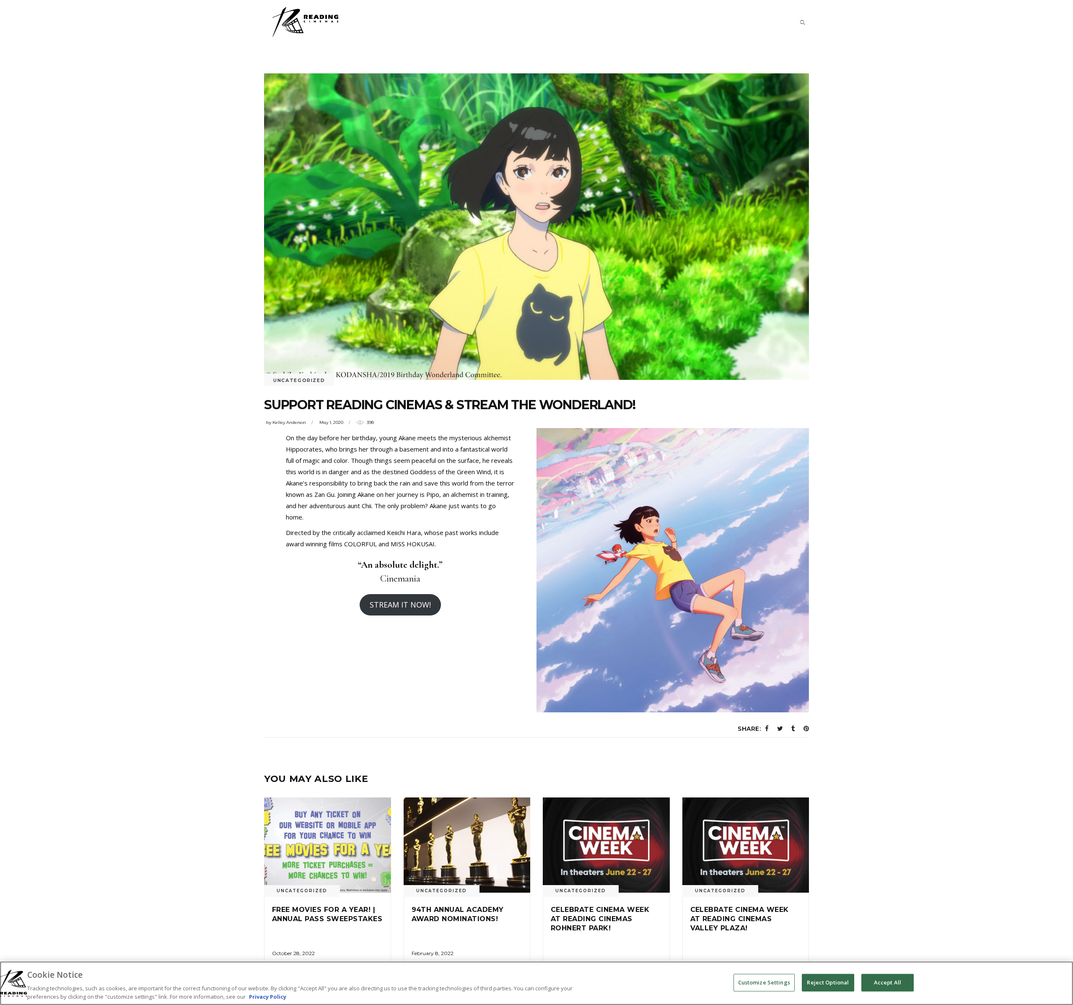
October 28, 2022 (293, 953)
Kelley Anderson (289, 422)
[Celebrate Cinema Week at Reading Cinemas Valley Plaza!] (745, 845)
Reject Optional (828, 982)
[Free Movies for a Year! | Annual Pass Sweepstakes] (327, 845)
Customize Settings (764, 982)
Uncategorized (299, 380)
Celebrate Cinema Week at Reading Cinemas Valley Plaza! (739, 919)
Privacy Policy (267, 996)
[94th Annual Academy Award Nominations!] (467, 845)
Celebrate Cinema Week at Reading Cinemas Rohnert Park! (600, 919)
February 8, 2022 (433, 953)
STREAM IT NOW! (400, 605)
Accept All (887, 982)
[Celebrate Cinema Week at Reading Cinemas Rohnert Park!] (606, 845)
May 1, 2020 (331, 422)
